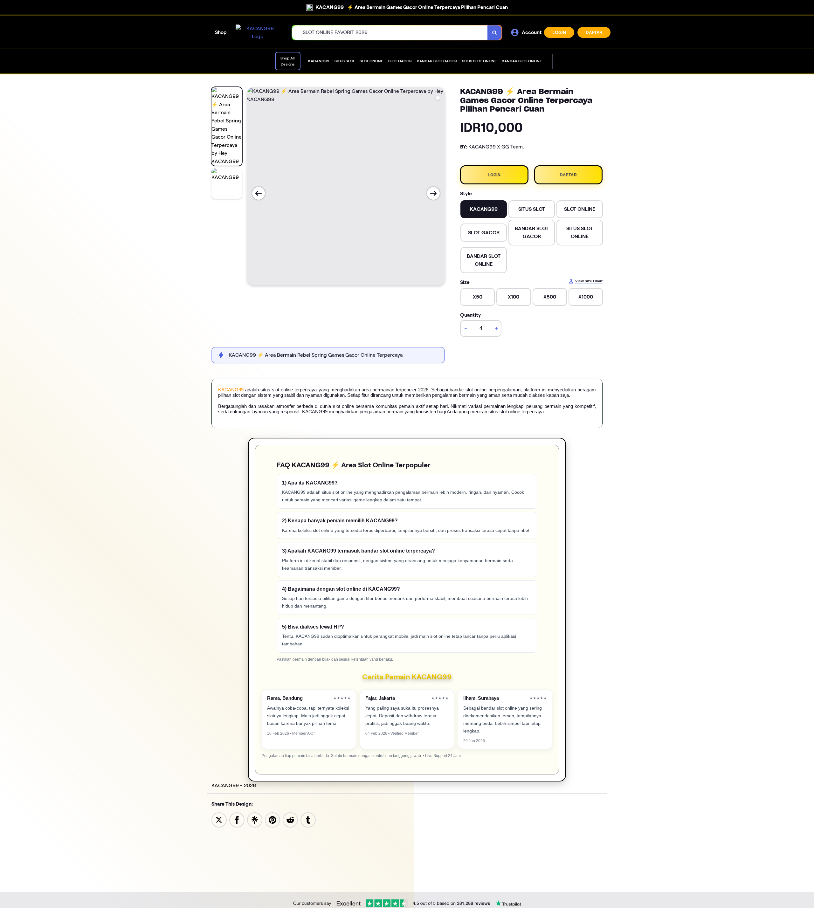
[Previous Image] (258, 193)
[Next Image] (433, 193)
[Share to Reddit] (290, 819)
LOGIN (559, 32)
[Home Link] (257, 32)
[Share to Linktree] (254, 819)
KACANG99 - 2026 (233, 785)
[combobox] (390, 32)
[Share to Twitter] (219, 819)
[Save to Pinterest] (272, 819)
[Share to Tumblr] (308, 819)
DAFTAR (594, 32)
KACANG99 (231, 389)
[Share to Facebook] (237, 819)
